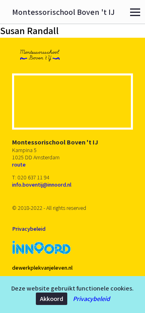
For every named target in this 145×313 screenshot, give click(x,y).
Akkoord (51, 299)
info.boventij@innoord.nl (41, 184)
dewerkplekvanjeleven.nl (42, 267)
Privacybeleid (91, 299)
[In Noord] (41, 248)
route (19, 164)
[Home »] (40, 55)
